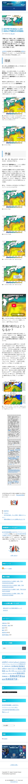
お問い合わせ (14, 555)
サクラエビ (7, 664)
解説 (3, 630)
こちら (10, 464)
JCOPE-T (5, 662)
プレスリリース (14, 664)
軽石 (6, 673)
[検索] (24, 648)
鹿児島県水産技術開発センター (13, 457)
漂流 (22, 671)
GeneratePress (14, 781)
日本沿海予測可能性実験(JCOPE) (10, 709)
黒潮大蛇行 (21, 673)
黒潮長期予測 (11, 679)
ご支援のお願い (14, 765)
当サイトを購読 (8, 568)
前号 (9, 430)
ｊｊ (18, 679)
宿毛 (6, 668)
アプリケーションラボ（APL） (10, 707)
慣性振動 (13, 668)
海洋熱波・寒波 (6, 625)
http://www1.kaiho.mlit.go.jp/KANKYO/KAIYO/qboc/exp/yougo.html (14, 471)
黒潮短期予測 (16, 676)
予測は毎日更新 (20, 495)
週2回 (22, 51)
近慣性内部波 (10, 673)
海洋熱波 (15, 671)
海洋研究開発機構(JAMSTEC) (10, 532)
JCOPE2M (10, 662)
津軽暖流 (7, 671)
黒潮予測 (6, 511)
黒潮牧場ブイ (5, 676)
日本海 (16, 668)
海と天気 (11, 671)
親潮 (3, 628)
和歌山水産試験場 (13, 458)
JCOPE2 (4, 51)
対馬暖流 (9, 668)
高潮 (14, 673)
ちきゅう (16, 662)
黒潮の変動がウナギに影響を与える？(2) (14, 519)
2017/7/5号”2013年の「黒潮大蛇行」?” (13, 482)
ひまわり (6, 513)
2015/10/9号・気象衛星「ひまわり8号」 (14, 450)
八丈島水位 (14, 666)
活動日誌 (4, 623)
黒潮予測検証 (5, 635)
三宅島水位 (21, 664)
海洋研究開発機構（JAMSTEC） (10, 705)
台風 (3, 668)
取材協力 (22, 666)
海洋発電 (19, 671)
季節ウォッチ (5, 712)
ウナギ (3, 664)
